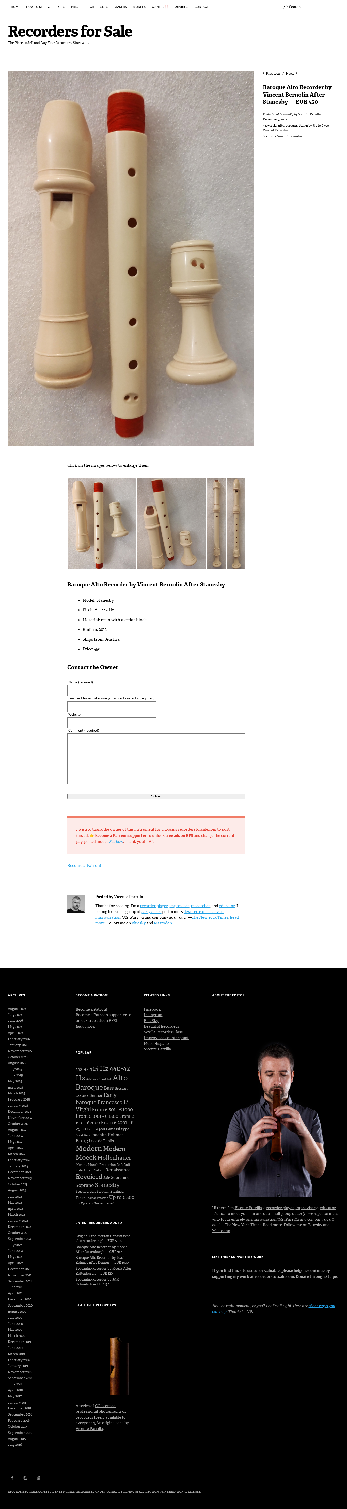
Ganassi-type (117, 1129)
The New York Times (210, 917)
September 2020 (20, 1305)
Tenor (80, 1198)
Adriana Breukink (99, 1079)
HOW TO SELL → (38, 7)
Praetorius (107, 1164)
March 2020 (16, 1335)
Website (74, 714)
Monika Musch (87, 1164)
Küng (82, 1140)
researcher (200, 905)
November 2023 (20, 1178)
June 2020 (15, 1324)
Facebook (152, 1009)
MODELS (139, 7)
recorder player (154, 905)
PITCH (90, 7)
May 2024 (15, 1142)
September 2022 (20, 1239)
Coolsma (82, 1096)
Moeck (86, 1157)
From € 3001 (96, 1129)
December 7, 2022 (275, 119)
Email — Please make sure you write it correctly (111, 698)
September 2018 (20, 1378)
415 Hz (98, 1068)
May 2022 (15, 1257)
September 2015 (20, 1433)
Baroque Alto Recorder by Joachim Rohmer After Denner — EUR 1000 (103, 1260)
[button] (102, 523)
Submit (156, 796)
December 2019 (19, 1342)
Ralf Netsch (95, 1170)
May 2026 (15, 1027)
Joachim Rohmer (107, 1134)
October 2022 (17, 1233)
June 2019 (15, 1348)
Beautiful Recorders (161, 1026)
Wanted (109, 1203)
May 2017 (15, 1396)
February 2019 (19, 1360)
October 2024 (18, 1124)
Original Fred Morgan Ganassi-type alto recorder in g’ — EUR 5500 (103, 1238)
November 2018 (20, 1372)
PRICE (75, 7)
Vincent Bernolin (275, 130)
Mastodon (163, 923)
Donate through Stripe (316, 1276)
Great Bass (83, 1135)
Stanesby (305, 125)
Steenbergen (86, 1191)
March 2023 (16, 1214)
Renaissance (118, 1170)
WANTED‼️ (160, 7)
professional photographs (98, 1411)
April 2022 (15, 1263)
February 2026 (19, 1039)
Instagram (153, 1014)
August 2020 (17, 1311)
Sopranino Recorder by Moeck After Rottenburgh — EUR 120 (103, 1271)
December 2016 (19, 1408)
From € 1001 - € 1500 (97, 1116)
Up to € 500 (321, 125)
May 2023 (15, 1202)
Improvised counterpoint (166, 1037)
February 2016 (19, 1420)
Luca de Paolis (101, 1140)
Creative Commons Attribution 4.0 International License (154, 1492)
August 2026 (17, 1009)
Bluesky (139, 923)
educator (227, 905)
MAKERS (120, 7)
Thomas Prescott (97, 1198)
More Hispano (156, 1043)
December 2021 (19, 1269)
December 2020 (19, 1299)
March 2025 (16, 1093)
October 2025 (18, 1057)
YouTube (38, 1477)
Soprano (85, 1185)
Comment (83, 730)
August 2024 (17, 1130)
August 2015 (17, 1439)
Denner (96, 1095)
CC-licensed (105, 1405)
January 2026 (18, 1045)
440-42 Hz (270, 125)
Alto (281, 125)
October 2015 (17, 1426)
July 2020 (15, 1317)
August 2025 (17, 1063)
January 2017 (18, 1402)
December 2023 (19, 1172)
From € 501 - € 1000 (112, 1109)
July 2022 (15, 1245)
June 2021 (15, 1287)
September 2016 (20, 1414)
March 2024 (16, 1154)
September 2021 (20, 1281)
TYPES (60, 7)
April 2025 (15, 1087)
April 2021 (15, 1293)
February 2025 (19, 1099)
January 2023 (18, 1220)
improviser (179, 905)
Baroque (291, 125)
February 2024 (19, 1160)
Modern (89, 1148)
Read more (272, 1225)
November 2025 (20, 1051)
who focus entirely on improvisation (244, 1219)
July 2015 (15, 1444)
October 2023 (17, 1184)
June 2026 (15, 1020)
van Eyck (81, 1203)
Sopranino (120, 1177)
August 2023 (17, 1190)
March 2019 (16, 1354)
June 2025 (15, 1075)
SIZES (104, 7)
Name (80, 682)
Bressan (121, 1088)
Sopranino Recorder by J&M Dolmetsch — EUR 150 (97, 1281)
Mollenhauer (114, 1157)
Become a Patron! (84, 865)
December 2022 (19, 1226)
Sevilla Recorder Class (163, 1032)
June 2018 (15, 1384)
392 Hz (82, 1069)
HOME (15, 7)
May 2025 (15, 1081)
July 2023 (15, 1196)
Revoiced (89, 1177)
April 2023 (15, 1208)
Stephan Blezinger (111, 1191)
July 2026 (15, 1015)
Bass (109, 1088)
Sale (106, 1178)
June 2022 (15, 1251)
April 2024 (15, 1148)
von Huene (95, 1203)
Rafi (120, 1164)
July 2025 (15, 1069)
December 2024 (19, 1111)
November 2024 (20, 1117)
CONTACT (202, 7)
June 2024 (15, 1136)
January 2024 (18, 1166)
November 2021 (19, 1275)
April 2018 (15, 1390)
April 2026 (15, 1033)
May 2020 (15, 1329)
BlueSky (151, 1020)
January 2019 (18, 1366)
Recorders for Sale (70, 31)
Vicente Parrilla (309, 114)
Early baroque (96, 1099)
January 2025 (18, 1105)
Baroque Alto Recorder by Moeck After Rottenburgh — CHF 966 (101, 1249)
